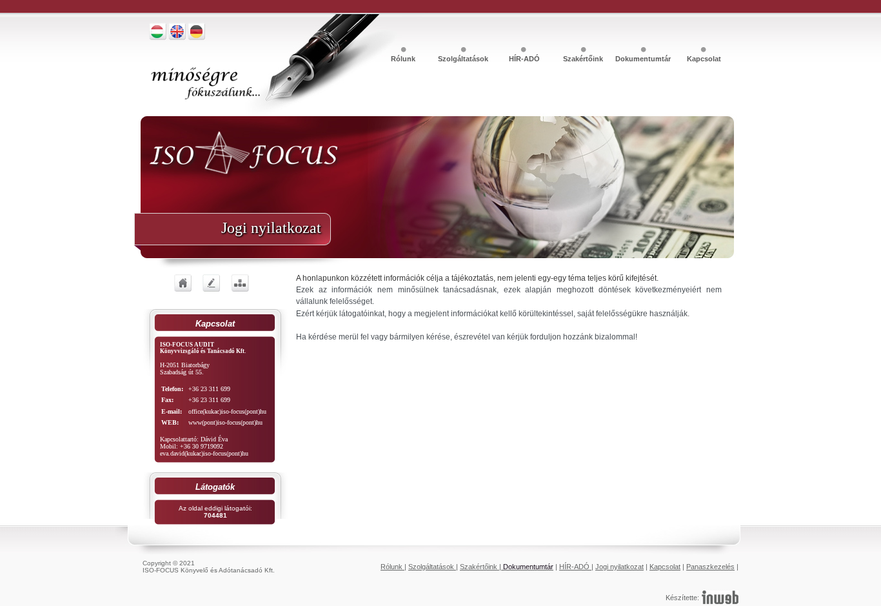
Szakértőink (584, 59)
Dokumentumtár (644, 59)
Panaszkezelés (710, 567)
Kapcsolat (704, 59)
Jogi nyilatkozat (619, 567)
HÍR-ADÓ (524, 59)
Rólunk (404, 59)
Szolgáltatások (464, 59)
